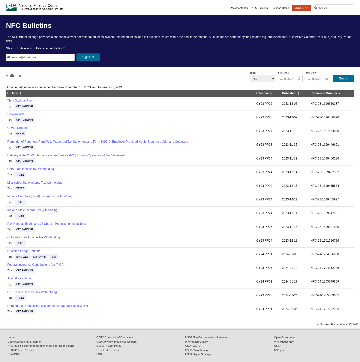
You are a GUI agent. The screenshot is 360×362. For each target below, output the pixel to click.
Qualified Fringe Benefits (23, 251)
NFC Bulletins (260, 7)
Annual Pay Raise (19, 278)
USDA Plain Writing (196, 350)
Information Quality (196, 341)
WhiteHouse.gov (284, 341)
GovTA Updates (17, 127)
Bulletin (13, 93)
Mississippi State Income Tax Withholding (34, 182)
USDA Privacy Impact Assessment (116, 341)
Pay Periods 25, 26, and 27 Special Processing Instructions (46, 223)
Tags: (253, 72)
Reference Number (324, 93)
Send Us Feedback (107, 350)
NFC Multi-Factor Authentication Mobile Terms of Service (41, 345)
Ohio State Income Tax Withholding (30, 169)
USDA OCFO (193, 345)
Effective (262, 93)
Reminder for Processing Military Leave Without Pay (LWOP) (47, 305)
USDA (277, 345)
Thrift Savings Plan (20, 100)
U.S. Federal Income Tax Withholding (32, 292)
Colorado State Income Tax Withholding (33, 237)
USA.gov (279, 350)
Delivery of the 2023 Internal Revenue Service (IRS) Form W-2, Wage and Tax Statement (66, 155)
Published (289, 93)
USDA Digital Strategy (198, 354)
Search (344, 78)
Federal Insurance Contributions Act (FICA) (35, 264)
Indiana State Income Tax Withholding (32, 210)
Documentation (239, 7)
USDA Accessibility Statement (25, 341)
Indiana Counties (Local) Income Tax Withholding (40, 196)
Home (11, 337)
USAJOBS (14, 354)
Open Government (285, 337)
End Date (311, 72)
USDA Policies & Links (21, 350)
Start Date (283, 72)
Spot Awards (15, 114)
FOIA (99, 354)
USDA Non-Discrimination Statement (206, 337)
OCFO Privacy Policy (108, 345)
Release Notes (280, 7)
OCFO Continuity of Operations (115, 337)
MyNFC (299, 7)
